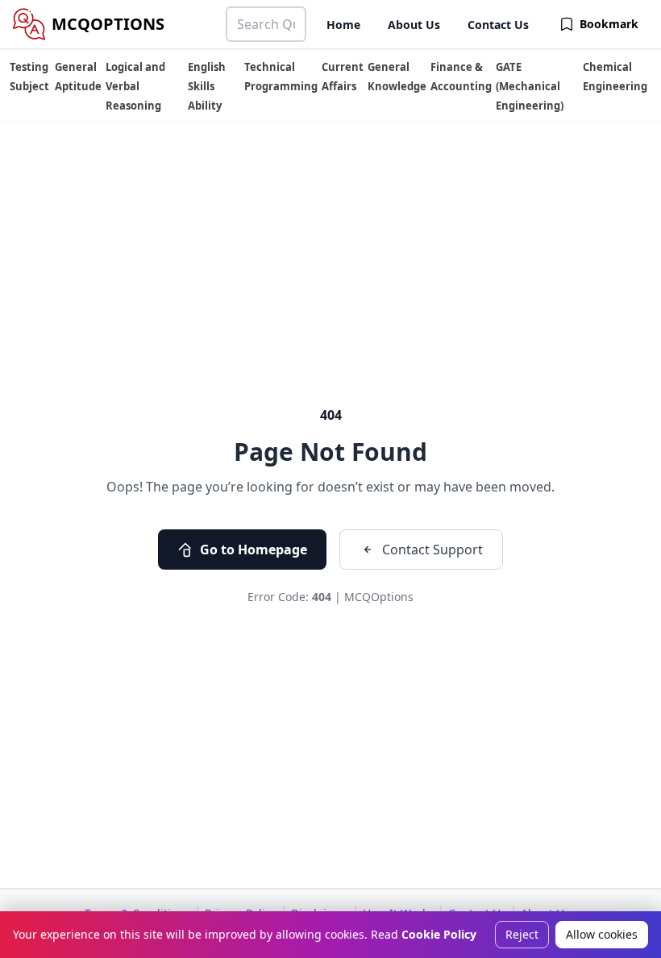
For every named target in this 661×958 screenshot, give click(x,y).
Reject (521, 934)
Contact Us (498, 24)
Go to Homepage (253, 549)
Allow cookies (602, 934)
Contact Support (432, 549)
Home (343, 24)
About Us (414, 24)
